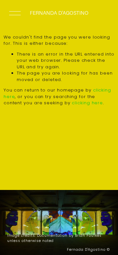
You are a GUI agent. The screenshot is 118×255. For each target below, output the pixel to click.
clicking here (87, 103)
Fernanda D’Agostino (59, 12)
